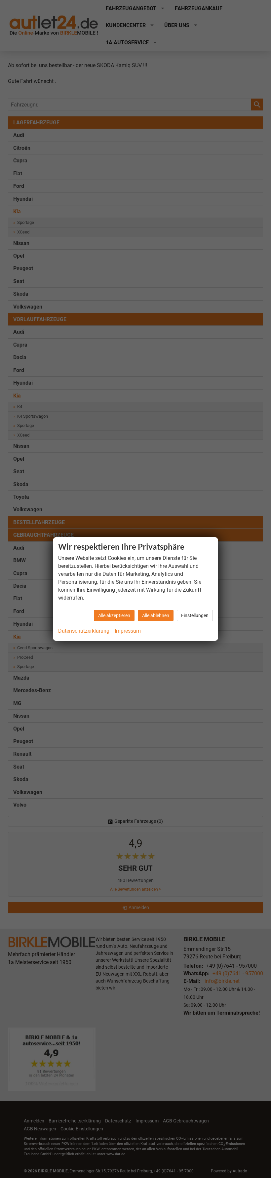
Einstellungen (195, 615)
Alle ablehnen (155, 615)
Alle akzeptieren (114, 615)
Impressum (128, 631)
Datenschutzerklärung (83, 631)
